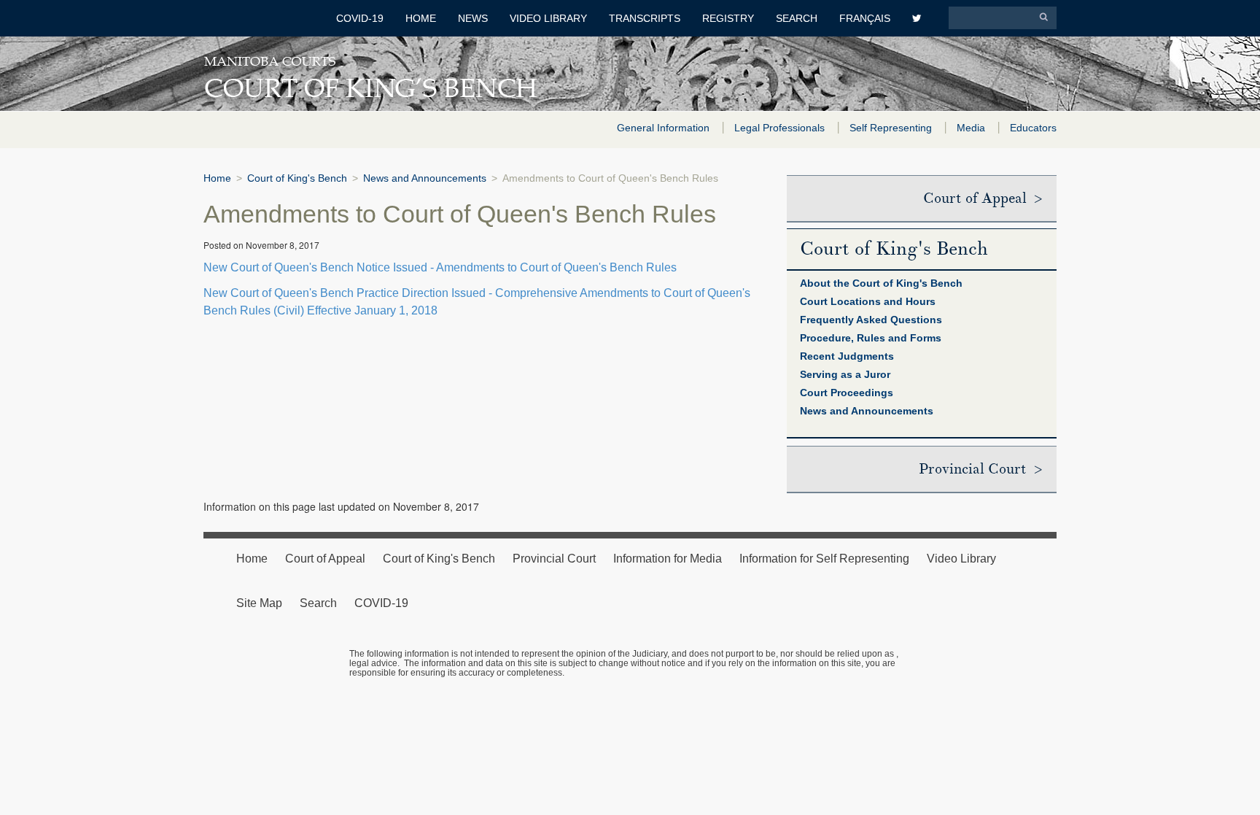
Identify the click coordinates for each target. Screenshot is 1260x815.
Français (864, 18)
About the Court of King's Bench (881, 283)
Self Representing (892, 128)
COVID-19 (360, 18)
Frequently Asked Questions (871, 319)
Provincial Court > (980, 469)
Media (972, 128)
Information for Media (667, 558)
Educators (1033, 128)
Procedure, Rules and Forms (870, 338)
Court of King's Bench (297, 178)
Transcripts (644, 18)
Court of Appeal (325, 558)
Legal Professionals (781, 128)
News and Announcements (424, 178)
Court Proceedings (846, 392)
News (473, 18)
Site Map (259, 603)
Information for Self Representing (824, 558)
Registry (728, 18)
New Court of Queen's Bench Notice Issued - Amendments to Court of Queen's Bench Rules (440, 267)
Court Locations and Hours (868, 301)
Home (420, 18)
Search (796, 18)
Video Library (548, 18)
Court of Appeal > (982, 198)
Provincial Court (554, 558)
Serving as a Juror (845, 374)
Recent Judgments (847, 356)
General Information (664, 128)
